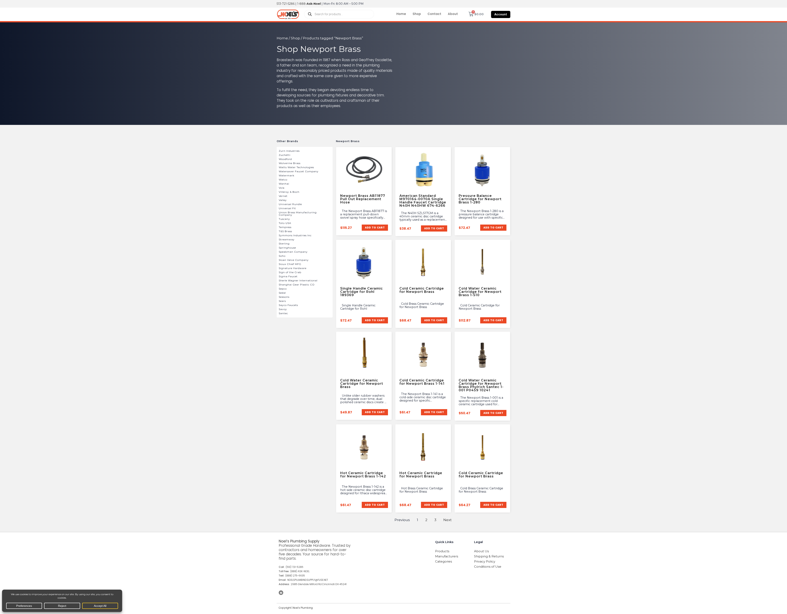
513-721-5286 (286, 4)
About (453, 14)
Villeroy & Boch (289, 191)
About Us (481, 551)
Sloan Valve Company (294, 259)
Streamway (287, 239)
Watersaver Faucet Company (298, 171)
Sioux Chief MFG (290, 264)
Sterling (284, 243)
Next (447, 520)
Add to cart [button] (375, 227)
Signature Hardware (292, 268)
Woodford (285, 159)
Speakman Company (293, 251)
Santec (283, 313)
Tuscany (284, 218)
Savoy (283, 309)
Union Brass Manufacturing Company (298, 213)
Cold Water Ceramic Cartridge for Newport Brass (361, 383)
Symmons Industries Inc (295, 235)
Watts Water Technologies (296, 167)
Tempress (285, 227)
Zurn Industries (289, 150)
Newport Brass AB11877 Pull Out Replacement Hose (362, 199)
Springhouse (287, 247)
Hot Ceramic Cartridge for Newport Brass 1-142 (363, 474)
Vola (281, 187)
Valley (283, 200)
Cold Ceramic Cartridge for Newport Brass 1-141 (422, 382)
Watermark (286, 175)
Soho (282, 255)
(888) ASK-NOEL (299, 571)
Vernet (283, 195)
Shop (417, 14)
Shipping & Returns (489, 556)
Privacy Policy (484, 561)
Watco (283, 179)
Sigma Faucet (288, 276)
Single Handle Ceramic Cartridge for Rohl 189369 (361, 291)
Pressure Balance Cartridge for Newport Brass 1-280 (480, 199)
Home (401, 14)
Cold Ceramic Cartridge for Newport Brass (421, 290)
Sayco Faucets (288, 305)
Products (442, 551)
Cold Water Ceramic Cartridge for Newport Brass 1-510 (480, 291)
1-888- (309, 4)
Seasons (284, 296)
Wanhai (284, 183)
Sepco (283, 288)
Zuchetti (284, 154)
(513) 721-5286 (294, 567)
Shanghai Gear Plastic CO (297, 284)
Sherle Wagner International (298, 280)
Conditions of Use (487, 566)
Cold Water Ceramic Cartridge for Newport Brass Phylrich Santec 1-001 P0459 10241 (481, 385)
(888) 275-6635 (295, 575)
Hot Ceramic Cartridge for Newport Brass (420, 474)
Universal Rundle (290, 204)
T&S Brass (285, 231)
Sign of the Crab (290, 272)
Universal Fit (287, 208)
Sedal (282, 292)
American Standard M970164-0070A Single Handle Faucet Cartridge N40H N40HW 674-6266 (422, 201)
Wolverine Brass (289, 163)
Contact (434, 14)
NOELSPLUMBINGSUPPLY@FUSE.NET (307, 580)
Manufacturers (446, 556)
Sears (282, 300)
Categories (443, 561)
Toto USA (285, 223)
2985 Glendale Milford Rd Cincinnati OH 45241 (319, 584)
